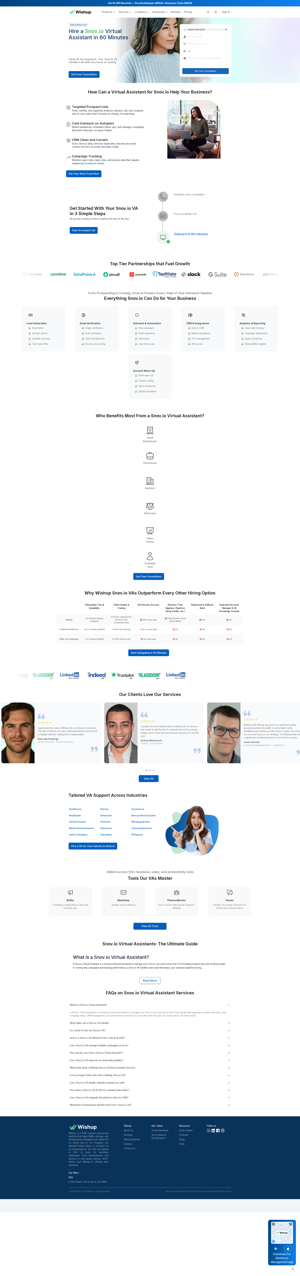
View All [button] (148, 778)
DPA (167, 1191)
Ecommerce (138, 809)
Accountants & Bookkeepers (159, 1136)
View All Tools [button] (149, 926)
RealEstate (75, 815)
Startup (104, 809)
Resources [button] (158, 11)
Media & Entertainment (81, 828)
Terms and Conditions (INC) (207, 1191)
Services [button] (124, 11)
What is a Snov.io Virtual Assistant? (88, 1004)
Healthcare (75, 809)
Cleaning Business (142, 828)
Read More (150, 980)
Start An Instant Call (83, 230)
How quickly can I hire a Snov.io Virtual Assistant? (96, 1052)
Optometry (106, 834)
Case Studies (186, 1130)
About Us (128, 1130)
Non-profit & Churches (144, 815)
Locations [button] (140, 11)
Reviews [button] (176, 11)
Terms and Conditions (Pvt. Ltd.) (183, 1191)
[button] (185, 51)
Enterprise (106, 815)
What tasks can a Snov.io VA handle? (89, 1023)
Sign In (226, 11)
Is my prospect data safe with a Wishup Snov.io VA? (98, 1075)
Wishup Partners (132, 1139)
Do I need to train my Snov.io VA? (87, 1030)
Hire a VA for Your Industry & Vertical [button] (93, 846)
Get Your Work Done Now (84, 173)
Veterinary (106, 828)
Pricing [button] (188, 11)
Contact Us (129, 1148)
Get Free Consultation (84, 74)
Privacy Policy (225, 1191)
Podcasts (183, 1135)
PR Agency (137, 834)
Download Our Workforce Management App (282, 1258)
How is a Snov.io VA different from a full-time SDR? (97, 1037)
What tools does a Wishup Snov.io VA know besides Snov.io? (102, 1067)
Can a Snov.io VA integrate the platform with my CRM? (99, 1097)
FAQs (182, 1144)
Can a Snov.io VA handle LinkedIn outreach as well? (97, 1082)
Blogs (182, 1139)
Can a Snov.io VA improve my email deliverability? (96, 1060)
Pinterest (105, 822)
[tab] (146, 770)
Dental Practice (77, 822)
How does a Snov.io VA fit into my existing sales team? (99, 1090)
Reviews (128, 1135)
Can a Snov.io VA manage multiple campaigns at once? (99, 1045)
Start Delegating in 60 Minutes (149, 652)
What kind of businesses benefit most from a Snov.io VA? (100, 1104)
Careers (128, 1144)
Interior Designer (78, 834)
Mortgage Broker (141, 822)
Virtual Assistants (160, 1130)
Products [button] (107, 11)
